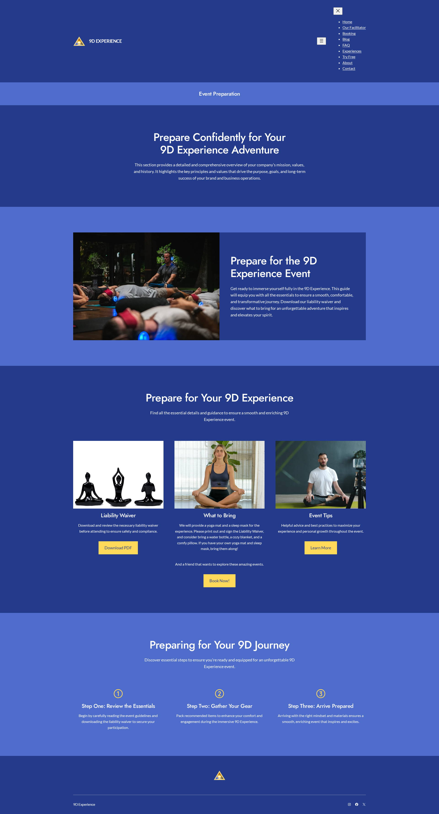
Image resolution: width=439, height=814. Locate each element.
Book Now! (219, 580)
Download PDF (118, 547)
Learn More (321, 547)
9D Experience (105, 41)
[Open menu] (321, 41)
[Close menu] (338, 11)
